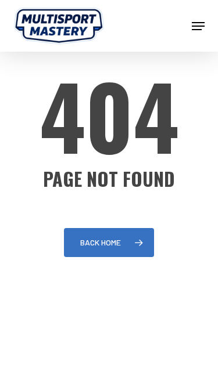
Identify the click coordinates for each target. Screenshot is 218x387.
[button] (198, 26)
